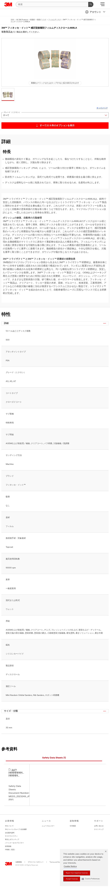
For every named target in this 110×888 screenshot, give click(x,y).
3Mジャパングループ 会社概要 (16, 829)
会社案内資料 (9, 833)
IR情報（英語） (10, 850)
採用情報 (8, 846)
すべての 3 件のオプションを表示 (57, 125)
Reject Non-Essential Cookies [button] (77, 873)
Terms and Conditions (57, 862)
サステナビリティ (11, 836)
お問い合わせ (99, 826)
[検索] (90, 4)
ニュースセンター (48, 826)
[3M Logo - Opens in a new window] (8, 4)
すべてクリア (102, 108)
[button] (90, 879)
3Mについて (9, 826)
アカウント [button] (95, 12)
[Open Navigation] (102, 5)
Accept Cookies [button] (72, 879)
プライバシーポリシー (36, 862)
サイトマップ (99, 829)
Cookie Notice (70, 866)
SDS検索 (73, 826)
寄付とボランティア (12, 839)
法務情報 (18, 862)
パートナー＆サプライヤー (14, 843)
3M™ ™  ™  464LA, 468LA (17, 773)
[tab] (54, 758)
